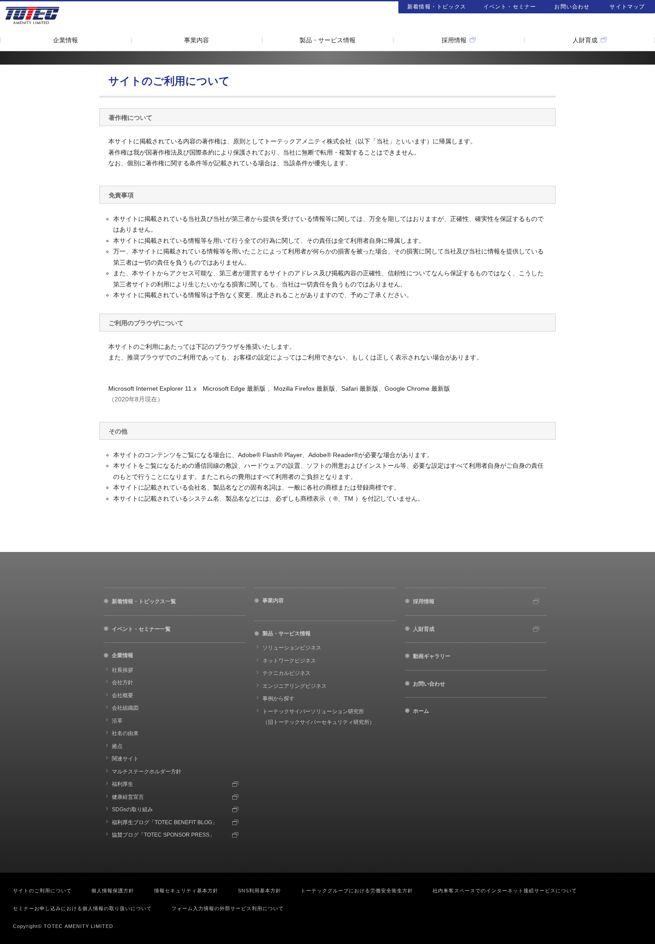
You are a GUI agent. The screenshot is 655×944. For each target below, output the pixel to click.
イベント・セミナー (509, 7)
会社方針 (122, 682)
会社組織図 (125, 708)
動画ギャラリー (431, 656)
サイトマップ (627, 7)
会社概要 (122, 695)
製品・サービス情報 (327, 40)
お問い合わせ (572, 7)
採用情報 (454, 40)
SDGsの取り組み (132, 809)
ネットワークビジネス (289, 661)
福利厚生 (122, 784)
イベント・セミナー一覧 (141, 629)
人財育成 (585, 40)
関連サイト (125, 759)
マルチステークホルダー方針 (146, 771)
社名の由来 (125, 733)
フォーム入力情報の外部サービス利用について (228, 908)
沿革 (117, 721)
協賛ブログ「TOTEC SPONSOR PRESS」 (163, 835)
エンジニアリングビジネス (294, 686)
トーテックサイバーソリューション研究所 (318, 717)
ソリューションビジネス (291, 648)
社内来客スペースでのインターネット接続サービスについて (505, 890)
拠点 (117, 746)
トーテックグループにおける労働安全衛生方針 (357, 890)
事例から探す (278, 698)
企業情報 (65, 40)
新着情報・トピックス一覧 (144, 601)
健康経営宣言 (128, 797)
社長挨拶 (122, 670)
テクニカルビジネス (286, 673)
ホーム (421, 711)
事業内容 (196, 40)
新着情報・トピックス (436, 7)
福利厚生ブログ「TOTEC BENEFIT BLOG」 (164, 822)
